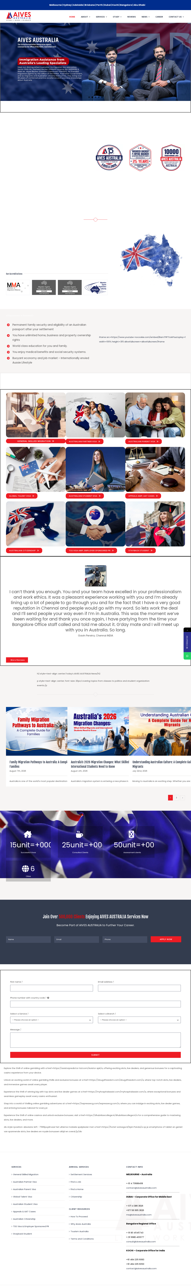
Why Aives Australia (81, 1197)
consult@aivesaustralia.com (141, 1214)
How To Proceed (79, 1189)
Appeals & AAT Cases (24, 1184)
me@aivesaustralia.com (139, 1188)
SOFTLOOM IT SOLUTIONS (77, 1267)
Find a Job (76, 1155)
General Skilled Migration (25, 1147)
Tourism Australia (80, 1204)
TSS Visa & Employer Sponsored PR (31, 1199)
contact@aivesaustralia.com (141, 1161)
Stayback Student (22, 1207)
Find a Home (77, 1162)
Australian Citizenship (24, 1192)
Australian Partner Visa (25, 1155)
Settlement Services (81, 1147)
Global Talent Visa (22, 1169)
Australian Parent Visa (24, 1162)
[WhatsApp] (187, 656)
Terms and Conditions (82, 1212)
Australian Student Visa (25, 1177)
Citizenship (76, 1169)
